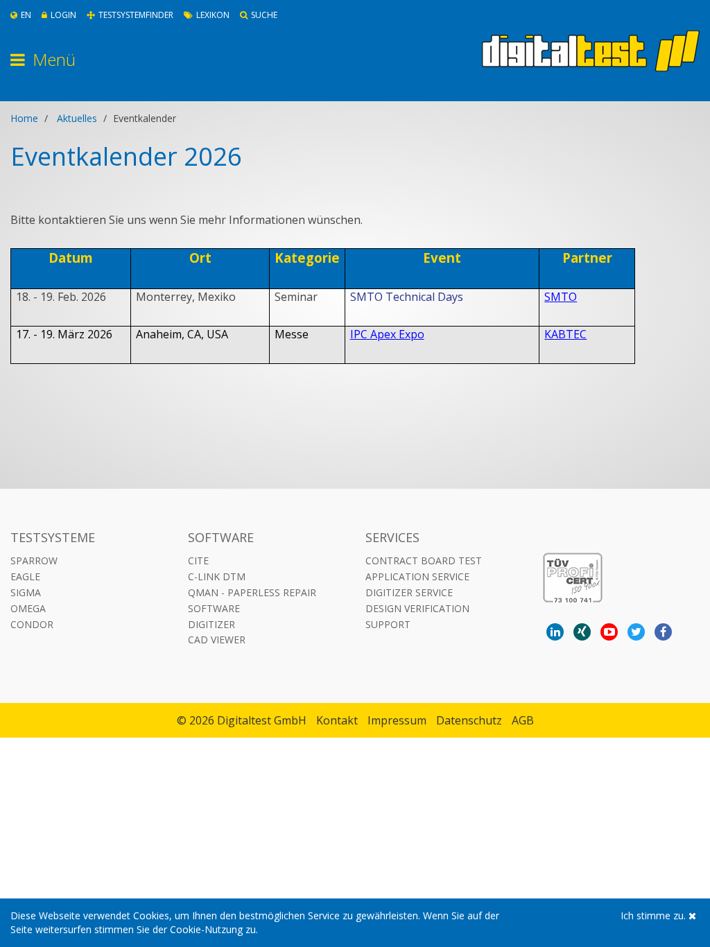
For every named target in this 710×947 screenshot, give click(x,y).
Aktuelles (77, 118)
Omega (28, 608)
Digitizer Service (409, 592)
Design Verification (417, 608)
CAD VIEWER (216, 639)
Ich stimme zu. (655, 915)
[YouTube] (609, 632)
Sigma (25, 592)
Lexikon (213, 15)
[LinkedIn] (555, 632)
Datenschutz (469, 720)
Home (24, 118)
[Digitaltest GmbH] (591, 51)
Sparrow (34, 560)
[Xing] (582, 632)
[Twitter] (636, 632)
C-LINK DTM (216, 576)
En (26, 15)
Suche (264, 15)
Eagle (25, 576)
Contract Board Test (423, 560)
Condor (31, 624)
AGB (523, 720)
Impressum (396, 720)
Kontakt (337, 720)
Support (387, 624)
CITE (198, 560)
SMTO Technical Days (406, 296)
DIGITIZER (211, 624)
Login (63, 15)
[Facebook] (663, 632)
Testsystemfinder (135, 15)
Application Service (417, 576)
